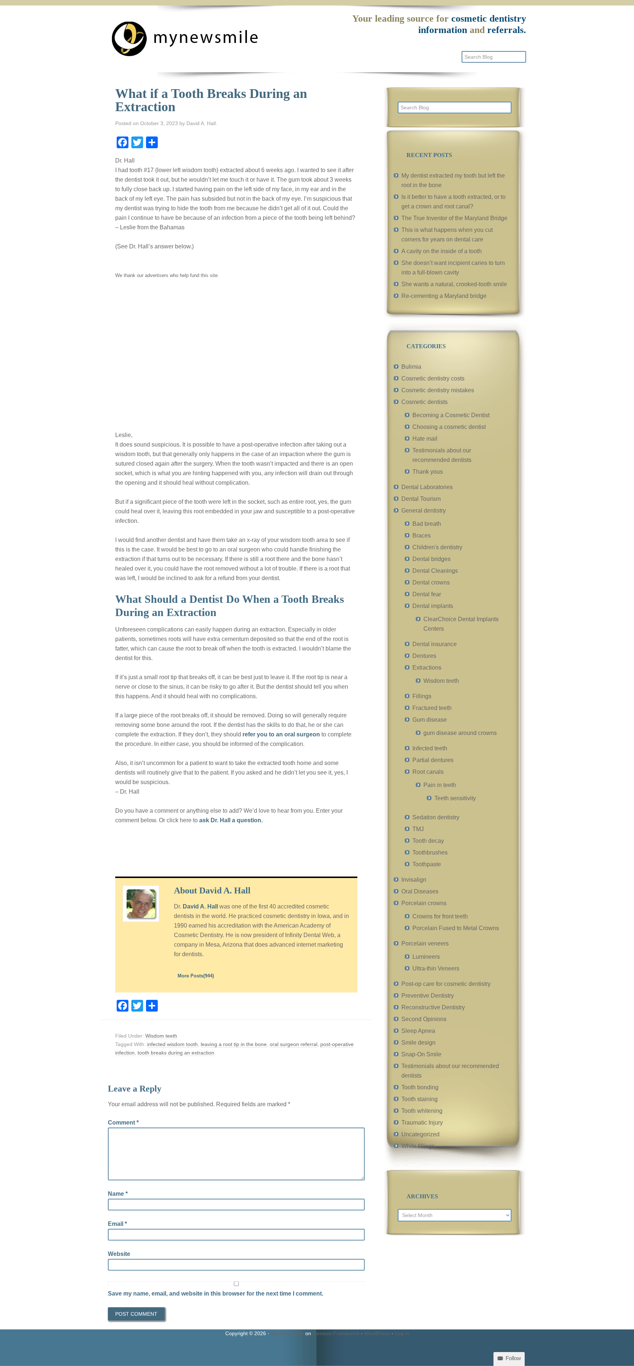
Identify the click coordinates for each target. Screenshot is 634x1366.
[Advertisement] (236, 360)
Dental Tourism (421, 499)
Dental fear (426, 594)
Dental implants (432, 606)
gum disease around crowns (460, 733)
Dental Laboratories (427, 487)
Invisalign (413, 880)
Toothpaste (426, 864)
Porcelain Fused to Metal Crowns (455, 928)
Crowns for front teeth (440, 916)
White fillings (418, 1146)
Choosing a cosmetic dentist (449, 427)
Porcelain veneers (425, 943)
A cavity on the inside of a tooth (441, 251)
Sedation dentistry (435, 817)
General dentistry (423, 510)
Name (118, 1194)
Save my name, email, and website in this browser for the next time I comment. (215, 1293)
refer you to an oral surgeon (281, 734)
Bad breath (426, 524)
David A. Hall (200, 906)
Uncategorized (420, 1134)
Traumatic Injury (422, 1122)
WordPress (377, 1333)
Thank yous (427, 472)
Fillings (421, 696)
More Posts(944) (196, 976)
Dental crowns (431, 582)
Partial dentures (432, 760)
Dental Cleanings (435, 571)
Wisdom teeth (161, 1036)
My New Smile (287, 1333)
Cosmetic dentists (424, 402)
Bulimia (411, 367)
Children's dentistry (437, 547)
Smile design (418, 1042)
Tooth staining (419, 1099)
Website (119, 1254)
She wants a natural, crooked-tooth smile (454, 284)
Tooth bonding (419, 1087)
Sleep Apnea (418, 1031)
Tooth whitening (421, 1111)
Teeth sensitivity (455, 798)
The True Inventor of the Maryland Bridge (454, 218)
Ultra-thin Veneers (435, 968)
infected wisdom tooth (172, 1044)
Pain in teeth (439, 785)
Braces (421, 535)
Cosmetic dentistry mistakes (437, 390)
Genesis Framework (336, 1333)
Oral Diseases (419, 891)
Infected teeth (429, 748)
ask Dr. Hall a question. (231, 820)
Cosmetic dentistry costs (432, 378)
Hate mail (424, 439)
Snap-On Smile (421, 1054)
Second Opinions (424, 1019)
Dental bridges (431, 559)
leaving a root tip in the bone (234, 1044)
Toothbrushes (430, 852)
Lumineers (426, 957)
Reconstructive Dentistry (433, 1007)
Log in (402, 1333)
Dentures (424, 656)
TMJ (418, 829)
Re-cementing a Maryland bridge (444, 296)
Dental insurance (434, 644)
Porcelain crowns (424, 903)
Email (117, 1224)
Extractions (426, 667)
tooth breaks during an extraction (176, 1053)
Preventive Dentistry (427, 995)
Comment (123, 1122)
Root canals (428, 772)
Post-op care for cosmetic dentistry (446, 984)
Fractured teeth (432, 708)
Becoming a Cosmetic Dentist (450, 415)
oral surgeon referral (293, 1044)
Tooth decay (428, 841)
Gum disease (429, 720)
